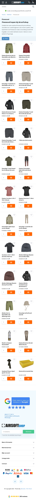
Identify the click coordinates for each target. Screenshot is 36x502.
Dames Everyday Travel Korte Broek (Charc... (9, 141)
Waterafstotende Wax (26, 371)
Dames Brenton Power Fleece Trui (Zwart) (9, 112)
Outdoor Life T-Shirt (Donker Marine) (8, 255)
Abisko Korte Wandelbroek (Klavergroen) (6, 314)
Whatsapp (7, 417)
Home (4, 14)
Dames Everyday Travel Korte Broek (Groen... (26, 112)
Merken (9, 14)
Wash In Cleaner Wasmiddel (7, 343)
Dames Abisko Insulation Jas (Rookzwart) (23, 284)
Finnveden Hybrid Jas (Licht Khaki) (8, 227)
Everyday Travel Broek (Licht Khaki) (25, 227)
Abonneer (28, 431)
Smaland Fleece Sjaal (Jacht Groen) (8, 372)
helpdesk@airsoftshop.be (10, 416)
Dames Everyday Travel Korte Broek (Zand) (26, 84)
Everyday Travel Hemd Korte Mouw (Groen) (8, 169)
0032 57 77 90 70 (9, 414)
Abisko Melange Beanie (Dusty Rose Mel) (9, 284)
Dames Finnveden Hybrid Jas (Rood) (24, 56)
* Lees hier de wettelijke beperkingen (11, 435)
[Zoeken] (33, 7)
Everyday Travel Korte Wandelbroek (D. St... (8, 84)
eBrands (23, 489)
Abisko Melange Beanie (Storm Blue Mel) (26, 255)
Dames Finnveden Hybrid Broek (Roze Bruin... (25, 170)
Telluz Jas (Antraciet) (25, 140)
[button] (18, 496)
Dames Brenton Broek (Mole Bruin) (26, 343)
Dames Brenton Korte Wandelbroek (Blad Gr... (9, 56)
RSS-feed (29, 489)
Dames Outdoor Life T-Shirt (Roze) (9, 199)
